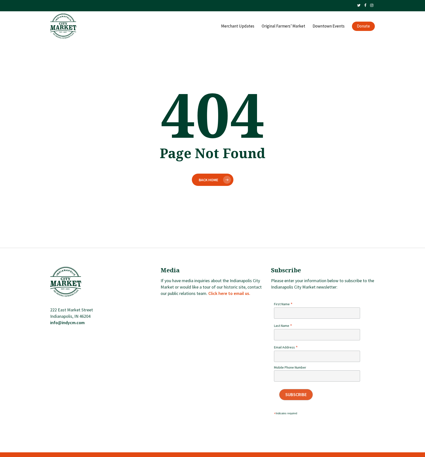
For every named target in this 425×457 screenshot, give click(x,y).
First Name (283, 304)
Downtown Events (329, 26)
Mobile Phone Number (290, 367)
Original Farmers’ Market (283, 26)
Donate (363, 26)
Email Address (286, 347)
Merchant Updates (237, 26)
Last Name (283, 325)
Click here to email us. (229, 293)
